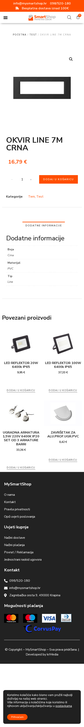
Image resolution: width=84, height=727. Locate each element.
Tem (31, 196)
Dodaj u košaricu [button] (21, 390)
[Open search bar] (69, 17)
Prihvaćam (17, 716)
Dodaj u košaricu (58, 179)
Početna (20, 34)
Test (33, 34)
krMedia (52, 654)
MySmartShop (35, 649)
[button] (5, 17)
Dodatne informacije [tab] (43, 225)
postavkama (63, 706)
